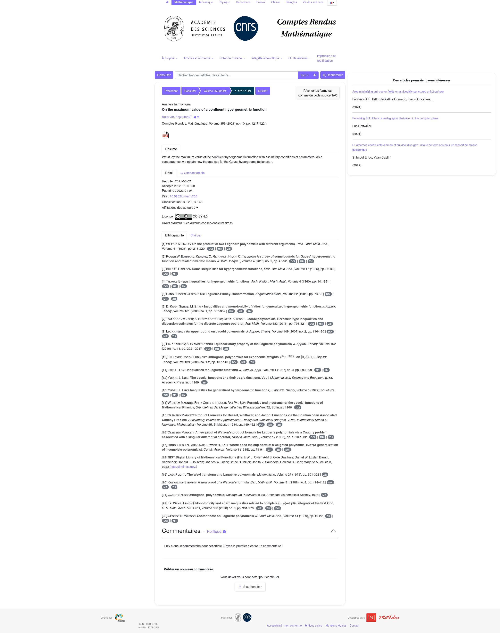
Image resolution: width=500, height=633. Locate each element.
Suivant (262, 91)
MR (220, 249)
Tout (303, 75)
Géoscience (243, 2)
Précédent (171, 91)
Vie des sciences (313, 2)
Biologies (291, 2)
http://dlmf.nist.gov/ (183, 466)
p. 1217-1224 (243, 91)
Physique (224, 2)
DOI (211, 249)
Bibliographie (174, 235)
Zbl (228, 249)
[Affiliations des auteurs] (196, 117)
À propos (168, 58)
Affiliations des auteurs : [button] (179, 207)
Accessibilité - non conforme (284, 625)
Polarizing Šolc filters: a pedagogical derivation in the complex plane (395, 118)
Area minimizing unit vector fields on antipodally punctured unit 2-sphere (398, 91)
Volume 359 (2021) (215, 91)
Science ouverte (231, 58)
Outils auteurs (298, 58)
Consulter (164, 75)
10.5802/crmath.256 (183, 196)
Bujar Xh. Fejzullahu (176, 116)
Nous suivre (314, 625)
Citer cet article (194, 172)
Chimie (275, 2)
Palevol (260, 2)
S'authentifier (252, 586)
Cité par (195, 235)
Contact (354, 625)
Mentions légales (336, 625)
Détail (169, 172)
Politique (214, 531)
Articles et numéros (197, 58)
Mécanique (206, 2)
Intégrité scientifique (265, 58)
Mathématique (183, 2)
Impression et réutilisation (326, 58)
